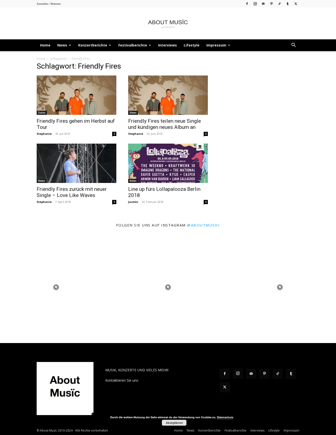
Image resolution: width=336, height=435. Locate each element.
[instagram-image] (56, 287)
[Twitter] (295, 3)
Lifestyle (191, 45)
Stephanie (44, 133)
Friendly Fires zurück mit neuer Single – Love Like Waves (72, 192)
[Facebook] (247, 3)
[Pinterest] (271, 3)
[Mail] (263, 3)
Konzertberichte (92, 45)
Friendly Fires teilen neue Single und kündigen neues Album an (164, 124)
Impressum (216, 45)
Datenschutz (225, 417)
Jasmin (133, 202)
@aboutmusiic (203, 225)
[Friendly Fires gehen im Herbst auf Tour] (76, 95)
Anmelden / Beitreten (49, 3)
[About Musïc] (168, 24)
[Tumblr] (287, 3)
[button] (293, 45)
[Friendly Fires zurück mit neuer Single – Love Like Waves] (76, 163)
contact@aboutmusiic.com (161, 380)
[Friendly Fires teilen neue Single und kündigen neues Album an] (168, 95)
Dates (42, 112)
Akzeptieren (174, 422)
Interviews (167, 45)
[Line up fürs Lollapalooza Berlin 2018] (168, 163)
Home (45, 45)
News (62, 45)
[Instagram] (255, 3)
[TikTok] (279, 3)
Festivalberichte (132, 45)
